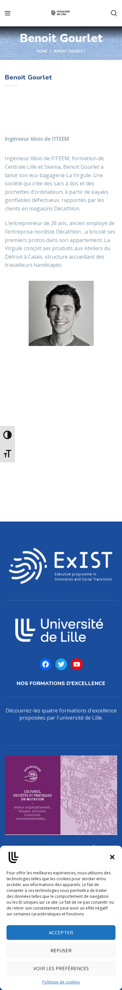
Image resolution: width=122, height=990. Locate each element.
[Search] (114, 13)
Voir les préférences (61, 968)
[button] (112, 857)
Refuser (61, 950)
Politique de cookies (61, 982)
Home (42, 51)
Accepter (61, 932)
